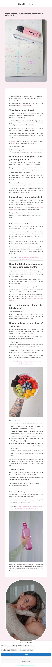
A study (12, 141)
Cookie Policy (20, 665)
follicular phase (24, 105)
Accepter (26, 654)
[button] (50, 642)
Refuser (26, 658)
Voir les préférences (26, 661)
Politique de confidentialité (29, 665)
